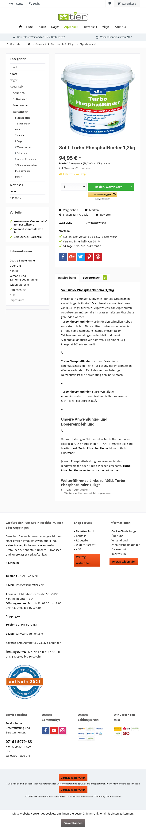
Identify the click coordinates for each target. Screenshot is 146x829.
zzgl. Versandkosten (81, 168)
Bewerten (105, 214)
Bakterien (21, 153)
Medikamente (22, 170)
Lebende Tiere (22, 117)
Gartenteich (20, 111)
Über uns (15, 265)
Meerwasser (20, 105)
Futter (18, 129)
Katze (13, 73)
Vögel (13, 191)
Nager (13, 80)
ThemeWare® (113, 796)
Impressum (17, 300)
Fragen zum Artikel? (75, 214)
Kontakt (14, 271)
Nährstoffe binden (26, 159)
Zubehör (19, 135)
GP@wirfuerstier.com (29, 633)
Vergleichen (70, 210)
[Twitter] (81, 257)
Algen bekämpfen (26, 165)
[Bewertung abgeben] (97, 152)
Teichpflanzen (22, 123)
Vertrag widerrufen (83, 560)
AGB (12, 295)
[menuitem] (127, 3)
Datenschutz (18, 290)
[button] (102, 196)
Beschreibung (67, 277)
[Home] (20, 27)
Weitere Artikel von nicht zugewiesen (88, 493)
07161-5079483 (19, 741)
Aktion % (15, 198)
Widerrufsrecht (19, 284)
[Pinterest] (89, 257)
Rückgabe (82, 540)
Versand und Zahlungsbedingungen (24, 277)
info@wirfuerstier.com (30, 585)
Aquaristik (16, 86)
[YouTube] (54, 730)
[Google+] (72, 257)
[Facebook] (63, 257)
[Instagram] (62, 730)
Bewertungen (94, 277)
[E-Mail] (98, 257)
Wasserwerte (23, 147)
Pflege (18, 141)
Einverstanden (73, 823)
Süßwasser (19, 99)
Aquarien (18, 93)
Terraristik (16, 185)
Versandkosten (65, 783)
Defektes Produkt (87, 531)
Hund (13, 67)
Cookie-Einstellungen (23, 260)
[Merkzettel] (109, 3)
